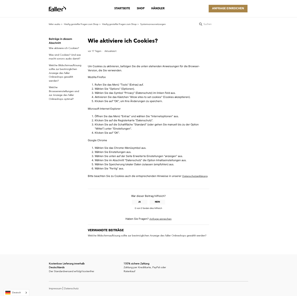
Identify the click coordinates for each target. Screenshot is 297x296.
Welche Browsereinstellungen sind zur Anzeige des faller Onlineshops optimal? (64, 93)
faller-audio (54, 24)
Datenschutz (71, 288)
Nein (157, 202)
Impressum (55, 288)
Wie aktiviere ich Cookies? (64, 48)
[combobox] (16, 292)
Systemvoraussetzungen (153, 24)
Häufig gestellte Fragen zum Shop (81, 24)
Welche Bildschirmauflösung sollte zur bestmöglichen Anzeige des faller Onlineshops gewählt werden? (65, 73)
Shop (141, 8)
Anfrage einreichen (228, 8)
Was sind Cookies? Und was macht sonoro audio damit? (65, 57)
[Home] (57, 9)
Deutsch (16, 293)
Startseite (122, 8)
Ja (139, 202)
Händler (158, 8)
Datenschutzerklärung (194, 176)
